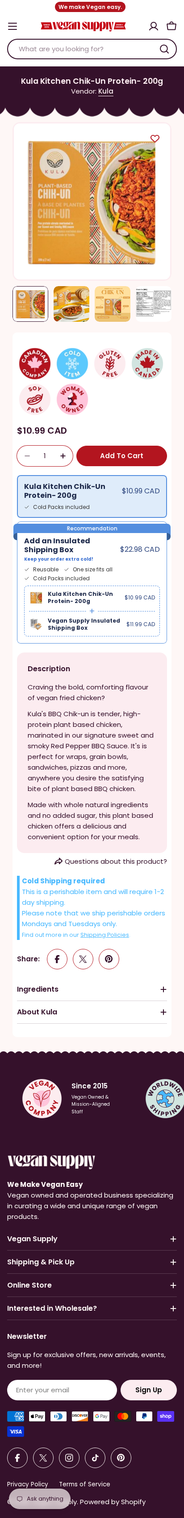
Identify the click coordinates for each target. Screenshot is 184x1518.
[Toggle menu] (12, 26)
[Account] (153, 26)
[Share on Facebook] (57, 959)
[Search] (164, 49)
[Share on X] (83, 959)
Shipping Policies (104, 935)
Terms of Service (84, 1484)
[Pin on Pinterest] (109, 959)
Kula (105, 91)
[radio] (92, 496)
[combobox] (92, 49)
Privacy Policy (27, 1484)
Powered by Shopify (113, 1501)
